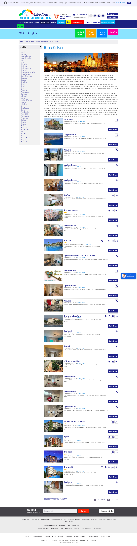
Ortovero (23, 110)
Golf (65, 519)
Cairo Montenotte (26, 76)
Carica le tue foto (102, 33)
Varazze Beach (25, 138)
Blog (69, 525)
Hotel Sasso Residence (71, 210)
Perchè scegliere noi (27, 22)
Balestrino (24, 64)
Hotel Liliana (67, 240)
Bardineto (24, 66)
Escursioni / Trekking (74, 519)
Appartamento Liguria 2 (71, 165)
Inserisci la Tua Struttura (107, 22)
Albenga (23, 54)
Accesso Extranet (105, 536)
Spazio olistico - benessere (89, 519)
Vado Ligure (24, 134)
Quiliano (23, 120)
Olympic (66, 437)
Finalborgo (24, 90)
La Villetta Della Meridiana (72, 361)
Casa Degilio (67, 301)
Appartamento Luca (70, 225)
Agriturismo (54, 529)
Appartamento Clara (70, 376)
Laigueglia (24, 96)
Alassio (23, 52)
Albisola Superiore (26, 56)
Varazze (23, 136)
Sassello (23, 122)
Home (19, 22)
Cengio (23, 84)
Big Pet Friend (26, 519)
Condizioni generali (79, 536)
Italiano (112, 14)
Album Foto (113, 32)
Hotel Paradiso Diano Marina (72, 316)
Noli (22, 106)
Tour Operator (61, 22)
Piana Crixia (24, 114)
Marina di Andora (26, 100)
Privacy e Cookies (93, 536)
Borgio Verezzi (25, 74)
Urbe (22, 132)
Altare (22, 60)
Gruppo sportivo (91, 33)
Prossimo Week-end (57, 536)
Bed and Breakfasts (43, 529)
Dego (22, 88)
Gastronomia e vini (56, 519)
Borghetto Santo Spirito (28, 72)
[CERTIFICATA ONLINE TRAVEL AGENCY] (56, 16)
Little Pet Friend (111, 519)
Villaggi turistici (86, 529)
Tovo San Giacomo (27, 130)
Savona (23, 124)
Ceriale (23, 86)
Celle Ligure (24, 82)
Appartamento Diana (70, 285)
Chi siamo (36, 22)
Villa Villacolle (68, 119)
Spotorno (24, 126)
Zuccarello (24, 142)
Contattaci (53, 22)
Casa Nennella (68, 331)
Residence (77, 529)
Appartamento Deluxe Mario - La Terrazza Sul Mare (79, 255)
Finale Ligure (25, 92)
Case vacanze (97, 529)
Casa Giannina (68, 482)
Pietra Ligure (25, 116)
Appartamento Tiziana (70, 406)
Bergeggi (23, 70)
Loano (23, 98)
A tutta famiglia (45, 519)
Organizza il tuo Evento (80, 33)
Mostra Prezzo (113, 129)
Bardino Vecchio (26, 68)
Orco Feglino (25, 108)
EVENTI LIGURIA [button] (77, 22)
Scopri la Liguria (45, 22)
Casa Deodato (68, 150)
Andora (23, 62)
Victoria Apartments (70, 270)
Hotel (61, 529)
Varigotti (23, 140)
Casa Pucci (67, 195)
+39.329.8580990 (81, 15)
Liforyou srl (66, 542)
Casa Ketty (67, 346)
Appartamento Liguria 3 (71, 180)
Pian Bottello (25, 112)
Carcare (23, 80)
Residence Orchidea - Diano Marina (75, 421)
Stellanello (24, 128)
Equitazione (102, 519)
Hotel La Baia (68, 452)
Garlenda (24, 94)
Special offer (75, 525)
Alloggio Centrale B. (70, 135)
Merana (23, 102)
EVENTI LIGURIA (87, 525)
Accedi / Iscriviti (112, 17)
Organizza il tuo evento (50, 525)
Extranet (21, 26)
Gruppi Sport (62, 525)
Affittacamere (68, 529)
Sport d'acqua (69, 521)
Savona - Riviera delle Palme (44, 41)
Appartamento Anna (70, 391)
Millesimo (24, 104)
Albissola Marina (26, 58)
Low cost (47, 536)
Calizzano (56, 41)
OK (129, 3)
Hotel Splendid (68, 467)
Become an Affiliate (107, 511)
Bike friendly (35, 519)
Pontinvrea (24, 118)
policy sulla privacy (120, 3)
